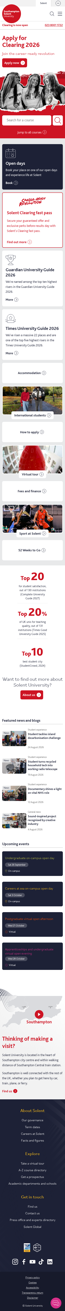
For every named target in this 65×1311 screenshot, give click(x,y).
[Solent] (11, 13)
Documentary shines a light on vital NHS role (45, 790)
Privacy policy (32, 1277)
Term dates (32, 1127)
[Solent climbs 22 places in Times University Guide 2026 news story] (32, 334)
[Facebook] (24, 1263)
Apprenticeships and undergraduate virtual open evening (29, 951)
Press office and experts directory (32, 1219)
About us (29, 695)
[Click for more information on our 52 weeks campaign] (32, 550)
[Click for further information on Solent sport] (32, 520)
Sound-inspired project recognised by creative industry (42, 820)
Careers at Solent (32, 1133)
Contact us (32, 1213)
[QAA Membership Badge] (37, 1248)
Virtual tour (30, 474)
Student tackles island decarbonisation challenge (44, 736)
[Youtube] (32, 1263)
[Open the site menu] (60, 14)
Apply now (11, 63)
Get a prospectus (32, 1176)
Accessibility (32, 1287)
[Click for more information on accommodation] (32, 373)
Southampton (39, 1021)
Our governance (32, 1120)
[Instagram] (15, 1263)
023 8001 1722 (54, 25)
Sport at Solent (30, 533)
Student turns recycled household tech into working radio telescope (42, 765)
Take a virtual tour (32, 1163)
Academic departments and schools (32, 1183)
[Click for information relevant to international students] (32, 402)
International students (30, 415)
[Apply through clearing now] (32, 220)
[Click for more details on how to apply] (32, 432)
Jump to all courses (29, 132)
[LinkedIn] (50, 1263)
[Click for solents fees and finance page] (32, 491)
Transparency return (32, 1292)
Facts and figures (32, 1140)
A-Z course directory (32, 1170)
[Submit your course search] (58, 120)
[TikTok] (41, 1263)
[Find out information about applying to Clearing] (32, 278)
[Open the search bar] (52, 14)
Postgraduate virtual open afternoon (29, 918)
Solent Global (32, 1226)
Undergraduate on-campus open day (29, 857)
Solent (43, 3)
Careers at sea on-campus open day (29, 888)
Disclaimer (32, 1297)
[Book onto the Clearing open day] (32, 167)
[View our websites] (58, 3)
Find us (7, 1091)
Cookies (33, 1282)
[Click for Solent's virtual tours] (32, 461)
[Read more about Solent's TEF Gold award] (27, 1248)
